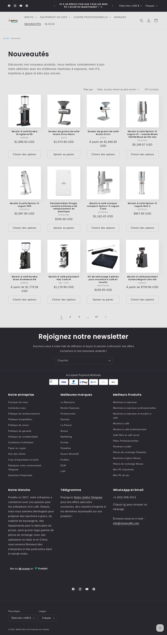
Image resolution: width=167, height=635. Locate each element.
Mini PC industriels (123, 469)
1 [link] (61, 316)
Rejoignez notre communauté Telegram (24, 467)
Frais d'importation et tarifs (23, 459)
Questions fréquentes (20, 475)
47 (96, 316)
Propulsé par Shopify (39, 629)
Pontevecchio (68, 413)
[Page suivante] (105, 317)
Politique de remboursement (24, 413)
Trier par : (88, 89)
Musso (64, 431)
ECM (63, 465)
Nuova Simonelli (70, 454)
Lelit (63, 471)
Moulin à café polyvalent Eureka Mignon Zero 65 (142, 278)
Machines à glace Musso (127, 458)
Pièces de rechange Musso (128, 463)
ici (124, 504)
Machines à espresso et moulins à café (132, 415)
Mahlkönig (66, 436)
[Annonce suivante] (112, 6)
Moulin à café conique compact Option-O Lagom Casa (103, 206)
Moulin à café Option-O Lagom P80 (24, 205)
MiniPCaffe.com (23, 629)
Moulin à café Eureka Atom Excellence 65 (25, 278)
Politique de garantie (19, 431)
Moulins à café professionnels (129, 429)
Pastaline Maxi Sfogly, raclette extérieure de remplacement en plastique (63, 207)
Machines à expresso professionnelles (134, 408)
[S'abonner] (109, 360)
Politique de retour (18, 425)
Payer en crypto (17, 448)
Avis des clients (17, 454)
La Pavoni (66, 425)
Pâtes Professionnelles (126, 440)
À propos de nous (18, 402)
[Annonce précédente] (54, 6)
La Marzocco (68, 402)
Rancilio (65, 419)
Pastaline (66, 448)
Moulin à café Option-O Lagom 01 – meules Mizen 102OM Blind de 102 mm (142, 134)
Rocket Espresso (70, 408)
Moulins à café (121, 423)
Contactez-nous (17, 408)
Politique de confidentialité (23, 436)
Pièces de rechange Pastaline (129, 452)
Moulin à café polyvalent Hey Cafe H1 (64, 278)
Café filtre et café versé (126, 435)
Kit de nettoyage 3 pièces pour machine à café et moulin (103, 279)
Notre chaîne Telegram (88, 497)
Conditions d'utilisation (20, 442)
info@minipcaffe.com (126, 523)
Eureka (64, 442)
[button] (30, 17)
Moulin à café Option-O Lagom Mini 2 (142, 205)
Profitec (65, 459)
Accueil (6, 38)
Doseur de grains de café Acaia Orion (103, 133)
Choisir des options (24, 154)
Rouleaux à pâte (122, 446)
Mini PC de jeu (121, 475)
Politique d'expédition (20, 419)
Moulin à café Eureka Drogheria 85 (25, 133)
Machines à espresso (125, 402)
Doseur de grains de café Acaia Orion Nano (63, 133)
